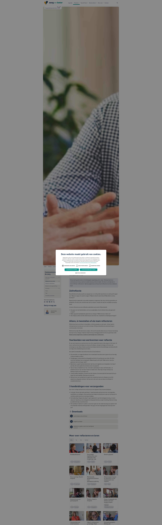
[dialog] (81, 262)
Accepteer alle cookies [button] (72, 269)
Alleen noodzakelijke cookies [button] (88, 269)
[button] (81, 273)
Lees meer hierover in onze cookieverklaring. (88, 262)
